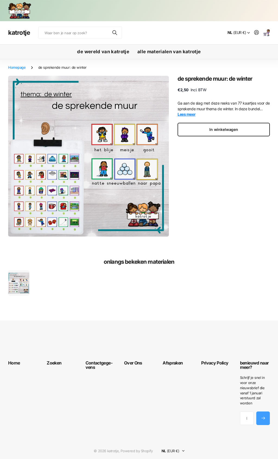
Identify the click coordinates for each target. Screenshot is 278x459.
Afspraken (173, 363)
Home (14, 363)
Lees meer (186, 114)
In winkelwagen (223, 129)
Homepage (17, 67)
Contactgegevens (99, 365)
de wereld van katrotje (103, 51)
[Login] (256, 32)
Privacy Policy (214, 363)
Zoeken (115, 33)
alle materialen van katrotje (169, 51)
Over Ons (133, 363)
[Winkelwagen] (266, 32)
